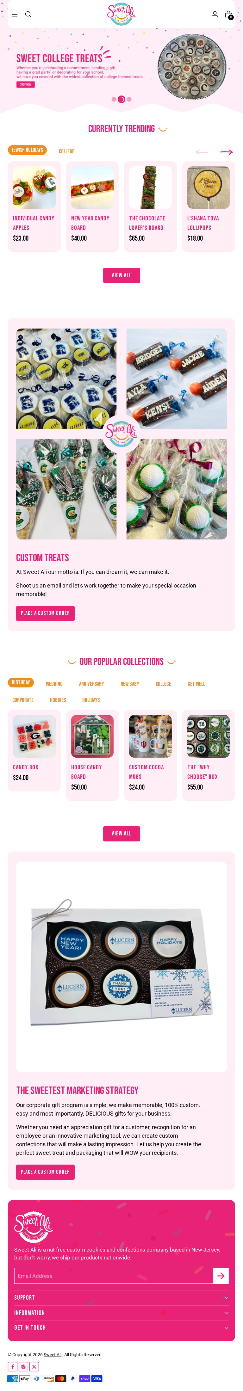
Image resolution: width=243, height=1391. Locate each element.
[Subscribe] (221, 1276)
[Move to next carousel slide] (140, 99)
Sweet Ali (52, 1354)
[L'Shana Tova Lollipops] (208, 187)
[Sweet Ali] (121, 14)
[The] (208, 736)
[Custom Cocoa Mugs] (150, 736)
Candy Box (26, 767)
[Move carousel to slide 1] (114, 99)
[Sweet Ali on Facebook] (12, 1368)
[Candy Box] (34, 736)
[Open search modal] (28, 14)
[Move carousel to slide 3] (129, 99)
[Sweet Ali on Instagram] (23, 1368)
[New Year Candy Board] (92, 187)
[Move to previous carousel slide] (103, 99)
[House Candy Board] (92, 736)
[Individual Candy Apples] (34, 187)
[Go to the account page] (215, 14)
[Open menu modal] (14, 14)
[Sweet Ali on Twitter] (34, 1368)
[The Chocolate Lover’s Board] (150, 187)
